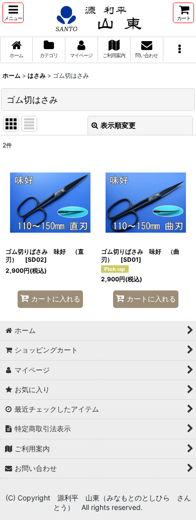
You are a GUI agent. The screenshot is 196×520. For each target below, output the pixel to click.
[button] (13, 13)
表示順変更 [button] (118, 125)
